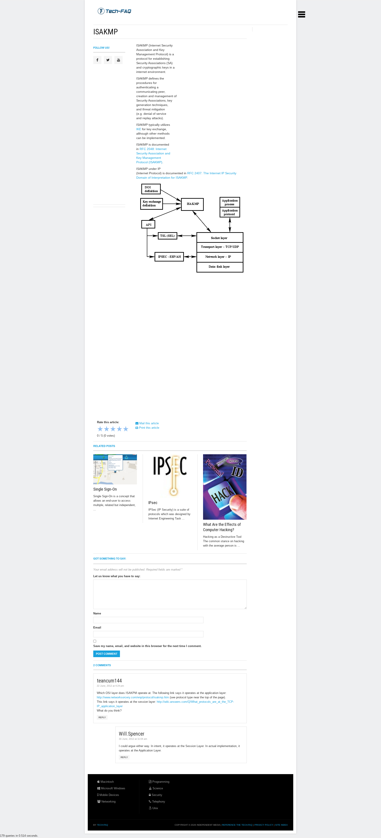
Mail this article (148, 423)
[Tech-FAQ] (114, 10)
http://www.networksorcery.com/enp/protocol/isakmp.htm (133, 697)
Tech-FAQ (102, 825)
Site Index (281, 825)
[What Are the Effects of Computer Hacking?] (225, 487)
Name (97, 613)
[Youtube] (118, 60)
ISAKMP (105, 31)
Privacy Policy (263, 825)
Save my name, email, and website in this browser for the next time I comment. (147, 646)
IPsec (152, 502)
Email (97, 627)
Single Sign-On (105, 489)
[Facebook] (97, 60)
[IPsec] (170, 476)
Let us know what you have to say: (116, 576)
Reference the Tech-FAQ (237, 825)
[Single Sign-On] (115, 469)
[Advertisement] (173, 19)
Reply (102, 717)
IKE (138, 129)
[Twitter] (108, 60)
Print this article (148, 427)
